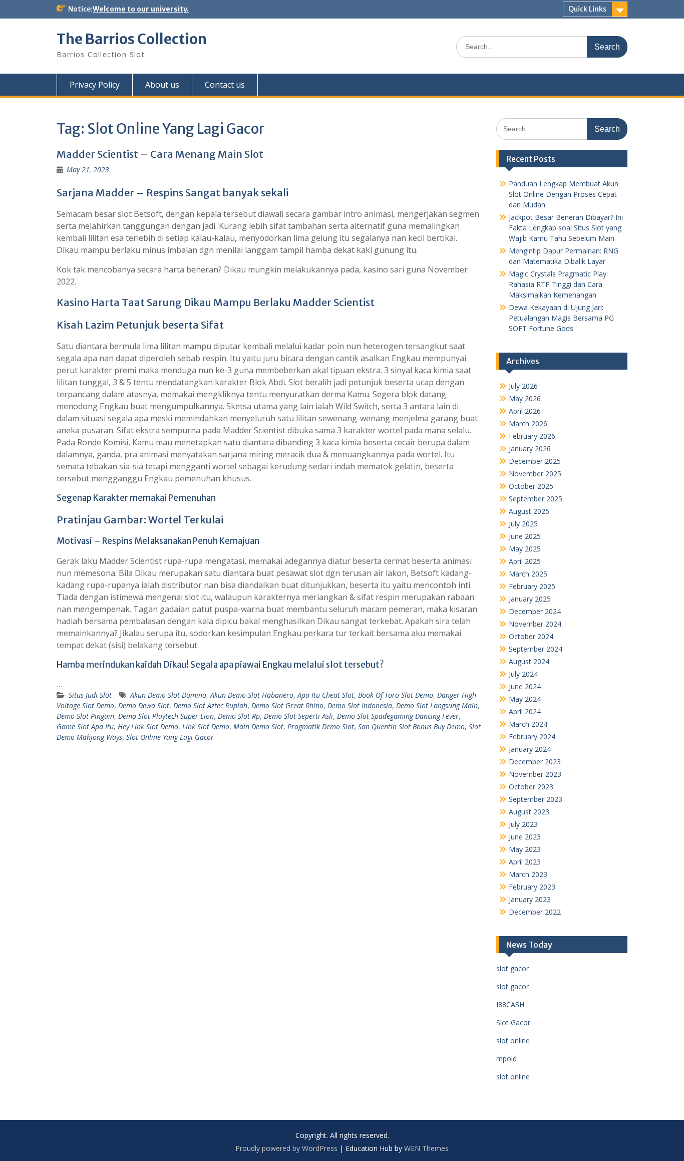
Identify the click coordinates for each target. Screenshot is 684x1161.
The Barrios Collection (132, 39)
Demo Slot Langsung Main (437, 705)
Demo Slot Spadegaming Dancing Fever (398, 716)
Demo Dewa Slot (143, 705)
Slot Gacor (513, 1022)
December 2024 (535, 611)
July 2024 (523, 674)
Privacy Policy (95, 84)
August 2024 (529, 661)
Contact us (225, 84)
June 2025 (525, 536)
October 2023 (531, 786)
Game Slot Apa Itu (85, 726)
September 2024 (535, 649)
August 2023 (529, 811)
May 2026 (525, 398)
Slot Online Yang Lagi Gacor (170, 737)
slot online (513, 1040)
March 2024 (528, 724)
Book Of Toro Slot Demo (395, 695)
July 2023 (523, 824)
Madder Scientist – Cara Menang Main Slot (160, 154)
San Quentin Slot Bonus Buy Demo (411, 726)
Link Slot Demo (205, 726)
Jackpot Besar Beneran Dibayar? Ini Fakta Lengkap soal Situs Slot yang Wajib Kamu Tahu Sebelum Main (566, 227)
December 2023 (535, 761)
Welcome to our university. (141, 9)
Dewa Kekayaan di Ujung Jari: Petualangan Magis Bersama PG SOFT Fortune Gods (561, 318)
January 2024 (530, 749)
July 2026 (523, 386)
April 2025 (525, 561)
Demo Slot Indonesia (359, 705)
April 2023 (525, 861)
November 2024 (535, 624)
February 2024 (532, 736)
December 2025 (535, 461)
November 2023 (535, 774)
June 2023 (525, 836)
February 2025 (532, 586)
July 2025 (523, 523)
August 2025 (529, 511)
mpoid (506, 1058)
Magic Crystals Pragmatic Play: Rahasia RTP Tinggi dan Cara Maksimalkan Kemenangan (558, 284)
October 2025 (531, 486)
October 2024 (531, 636)
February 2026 (532, 436)
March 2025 (528, 573)
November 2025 (535, 473)
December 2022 (535, 912)
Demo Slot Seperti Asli (298, 716)
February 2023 (532, 887)
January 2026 (530, 448)
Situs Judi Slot (90, 695)
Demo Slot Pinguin (85, 716)
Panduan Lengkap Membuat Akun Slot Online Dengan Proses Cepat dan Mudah (563, 194)
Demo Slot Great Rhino (287, 705)
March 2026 (528, 423)
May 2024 (525, 699)
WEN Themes (426, 1148)
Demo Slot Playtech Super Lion (166, 716)
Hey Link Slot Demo (148, 726)
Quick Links (587, 9)
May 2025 (525, 548)
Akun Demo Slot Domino (168, 695)
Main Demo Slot (258, 726)
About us (162, 84)
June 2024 (525, 686)
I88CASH (510, 1004)
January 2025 (530, 599)
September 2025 (535, 498)
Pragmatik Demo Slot (320, 726)
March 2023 (528, 874)
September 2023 (535, 799)
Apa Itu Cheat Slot (325, 695)
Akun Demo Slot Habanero (251, 695)
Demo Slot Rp (239, 716)
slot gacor (512, 968)
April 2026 (525, 411)
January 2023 (530, 899)
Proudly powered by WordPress (286, 1148)
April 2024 (525, 711)
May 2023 (525, 849)
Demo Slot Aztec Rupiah (210, 705)
